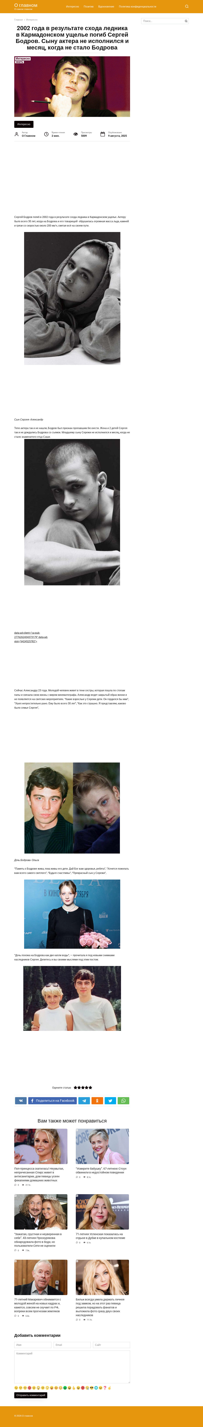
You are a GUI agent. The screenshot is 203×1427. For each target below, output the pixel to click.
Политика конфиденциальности (137, 6)
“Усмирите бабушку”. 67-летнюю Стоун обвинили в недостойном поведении (101, 1170)
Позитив (89, 6)
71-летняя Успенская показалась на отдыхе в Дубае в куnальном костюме (100, 1236)
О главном (25, 5)
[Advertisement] (60, 178)
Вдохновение (106, 6)
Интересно (72, 6)
